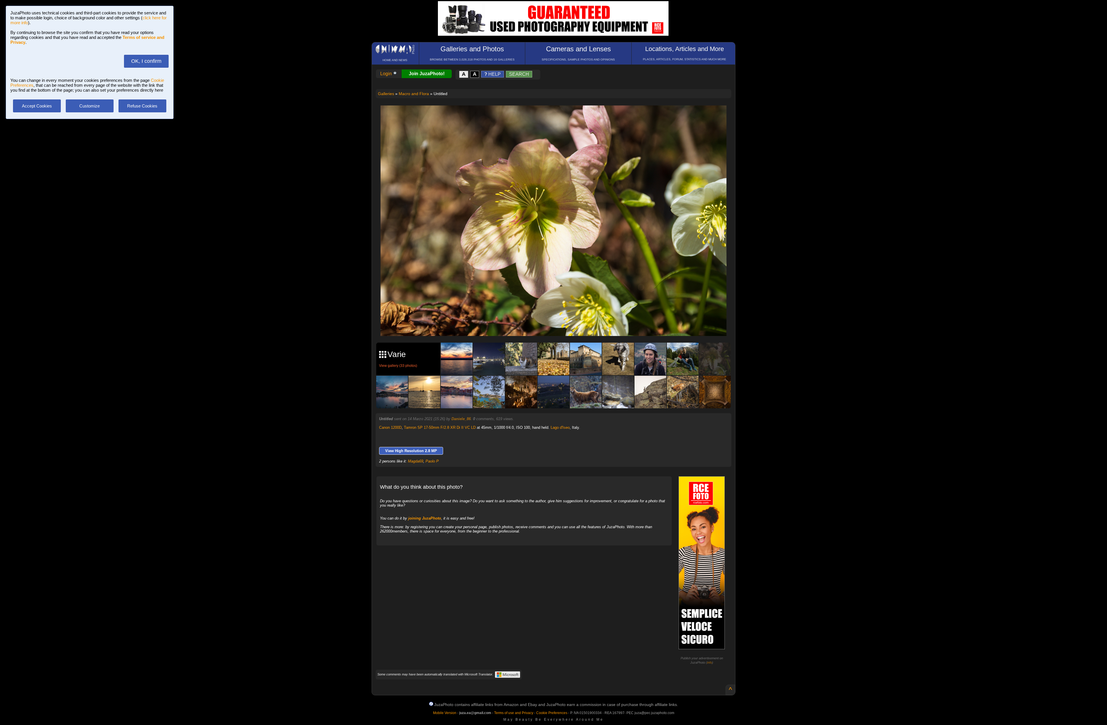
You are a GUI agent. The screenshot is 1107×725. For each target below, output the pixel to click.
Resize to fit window (557, 116)
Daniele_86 (461, 419)
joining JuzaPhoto (424, 518)
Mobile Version (444, 713)
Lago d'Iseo (560, 427)
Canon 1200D (390, 427)
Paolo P (432, 461)
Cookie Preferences (551, 713)
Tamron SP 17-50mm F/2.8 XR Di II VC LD (440, 427)
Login (386, 73)
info (709, 662)
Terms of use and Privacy (513, 713)
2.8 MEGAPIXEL (557, 324)
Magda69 (415, 461)
